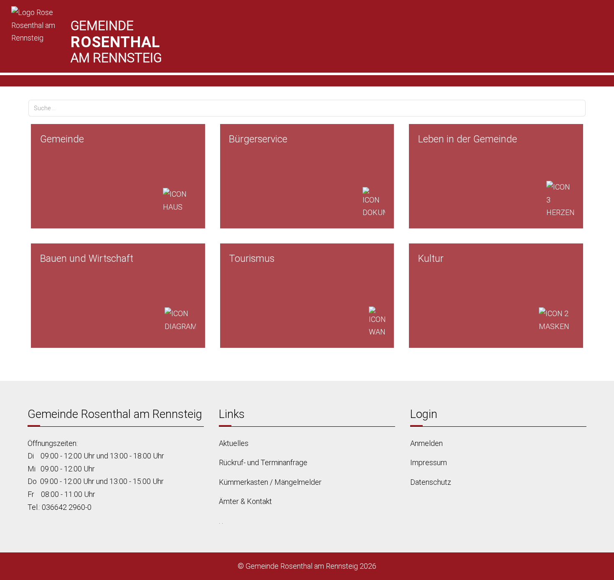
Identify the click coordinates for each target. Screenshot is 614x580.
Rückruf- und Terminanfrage (263, 462)
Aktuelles (234, 443)
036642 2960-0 (66, 507)
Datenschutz (430, 482)
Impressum (428, 462)
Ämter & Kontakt (245, 501)
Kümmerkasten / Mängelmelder (270, 482)
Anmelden (426, 443)
